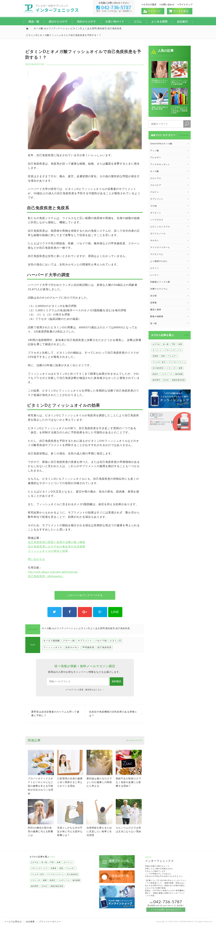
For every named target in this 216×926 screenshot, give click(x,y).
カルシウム (155, 178)
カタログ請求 (149, 4)
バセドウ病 (101, 641)
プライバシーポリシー (50, 922)
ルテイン (154, 268)
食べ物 (166, 344)
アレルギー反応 (159, 362)
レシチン (154, 275)
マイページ (152, 11)
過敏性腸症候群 (178, 380)
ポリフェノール (158, 234)
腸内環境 (156, 380)
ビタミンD (76, 28)
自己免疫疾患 (114, 28)
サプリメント (85, 641)
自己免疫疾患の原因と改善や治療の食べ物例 (56, 542)
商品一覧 (33, 21)
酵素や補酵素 (156, 316)
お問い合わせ (167, 4)
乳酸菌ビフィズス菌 (160, 282)
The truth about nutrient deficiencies (53, 572)
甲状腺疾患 (88, 647)
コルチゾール (166, 374)
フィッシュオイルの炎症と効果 (48, 551)
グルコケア (155, 185)
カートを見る (179, 11)
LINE (115, 612)
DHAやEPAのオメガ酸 (161, 144)
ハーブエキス (156, 220)
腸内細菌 (179, 374)
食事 (180, 344)
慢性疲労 (102, 28)
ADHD (166, 380)
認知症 (155, 374)
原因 (163, 356)
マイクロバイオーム (160, 247)
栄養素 (153, 303)
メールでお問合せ (13, 922)
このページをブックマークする (85, 595)
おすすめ (156, 344)
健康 (180, 368)
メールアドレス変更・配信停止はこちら (83, 690)
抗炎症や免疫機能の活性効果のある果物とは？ (113, 714)
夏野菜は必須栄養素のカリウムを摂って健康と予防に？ (55, 714)
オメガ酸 (38, 28)
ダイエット (157, 350)
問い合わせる (36, 559)
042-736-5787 (114, 7)
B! (100, 612)
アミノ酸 (154, 151)
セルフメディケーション (57, 28)
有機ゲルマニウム (159, 289)
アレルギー (172, 356)
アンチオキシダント (160, 164)
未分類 (153, 296)
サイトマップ (185, 4)
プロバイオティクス (173, 350)
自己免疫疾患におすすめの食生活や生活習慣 (56, 546)
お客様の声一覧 (119, 877)
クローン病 (69, 641)
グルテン (154, 192)
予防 (173, 344)
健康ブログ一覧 (119, 862)
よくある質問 (159, 21)
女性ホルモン (72, 647)
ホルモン (154, 240)
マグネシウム (156, 254)
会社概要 (30, 922)
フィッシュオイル (52, 647)
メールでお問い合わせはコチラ (166, 910)
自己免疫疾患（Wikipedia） (46, 576)
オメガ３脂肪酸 (51, 641)
